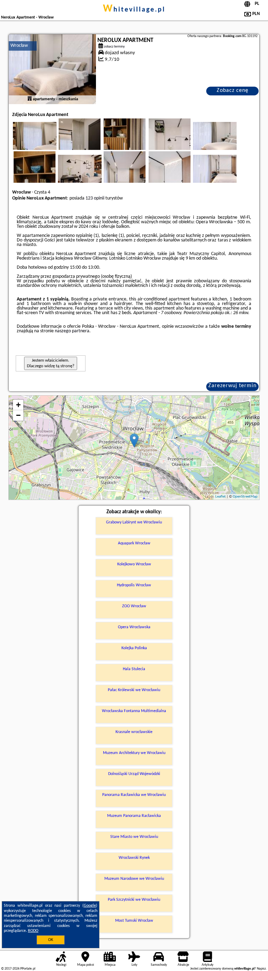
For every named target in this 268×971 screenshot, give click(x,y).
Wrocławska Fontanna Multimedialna (134, 711)
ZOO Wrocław (134, 606)
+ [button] (18, 404)
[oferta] (30, 99)
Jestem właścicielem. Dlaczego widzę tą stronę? (50, 363)
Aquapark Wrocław (134, 543)
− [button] (18, 415)
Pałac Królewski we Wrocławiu (134, 690)
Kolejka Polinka (134, 648)
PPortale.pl (27, 969)
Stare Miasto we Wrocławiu (134, 837)
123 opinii (94, 198)
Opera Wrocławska (134, 627)
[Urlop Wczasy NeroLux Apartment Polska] (44, 142)
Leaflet (220, 497)
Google (90, 906)
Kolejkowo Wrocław (134, 564)
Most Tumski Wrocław (134, 921)
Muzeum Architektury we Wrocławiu (134, 753)
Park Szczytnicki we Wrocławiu (134, 900)
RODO (33, 931)
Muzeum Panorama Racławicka (134, 816)
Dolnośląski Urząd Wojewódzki (134, 774)
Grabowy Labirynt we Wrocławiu (134, 522)
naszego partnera (72, 331)
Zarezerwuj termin (232, 386)
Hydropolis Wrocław (134, 585)
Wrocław (19, 45)
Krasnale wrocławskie (134, 732)
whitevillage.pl (134, 9)
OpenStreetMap (245, 497)
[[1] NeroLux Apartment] (52, 69)
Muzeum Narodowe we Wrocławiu (134, 879)
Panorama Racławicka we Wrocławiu (134, 795)
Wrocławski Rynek (134, 858)
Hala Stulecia (134, 669)
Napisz (261, 969)
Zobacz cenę (232, 90)
